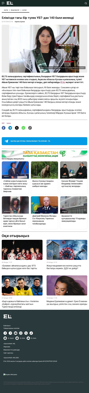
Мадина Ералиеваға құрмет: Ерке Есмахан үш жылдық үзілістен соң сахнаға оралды (67, 302)
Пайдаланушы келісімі (11, 328)
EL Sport (11, 338)
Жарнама (6, 347)
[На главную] (10, 3)
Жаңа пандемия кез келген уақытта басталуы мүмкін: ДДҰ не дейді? (64, 267)
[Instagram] (20, 333)
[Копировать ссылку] (30, 128)
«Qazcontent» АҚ (9, 343)
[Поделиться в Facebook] (3, 128)
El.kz (62, 82)
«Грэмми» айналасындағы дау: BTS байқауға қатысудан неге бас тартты (19, 267)
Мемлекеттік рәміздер (11, 350)
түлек (9, 123)
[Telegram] (10, 333)
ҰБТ (3, 123)
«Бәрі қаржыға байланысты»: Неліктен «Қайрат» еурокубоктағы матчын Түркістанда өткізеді (20, 304)
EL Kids (22, 338)
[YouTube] (15, 333)
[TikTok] (31, 333)
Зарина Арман (20, 21)
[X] (26, 333)
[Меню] (3, 3)
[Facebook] (5, 333)
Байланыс (7, 325)
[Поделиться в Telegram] (10, 128)
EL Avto (33, 338)
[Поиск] (85, 3)
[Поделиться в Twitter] (17, 128)
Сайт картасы (8, 353)
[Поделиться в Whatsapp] (23, 128)
